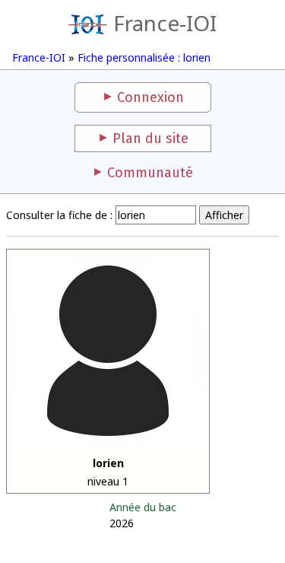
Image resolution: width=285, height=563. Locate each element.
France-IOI (164, 22)
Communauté (150, 172)
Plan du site (150, 138)
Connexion (150, 97)
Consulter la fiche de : (59, 215)
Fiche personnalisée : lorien (144, 57)
